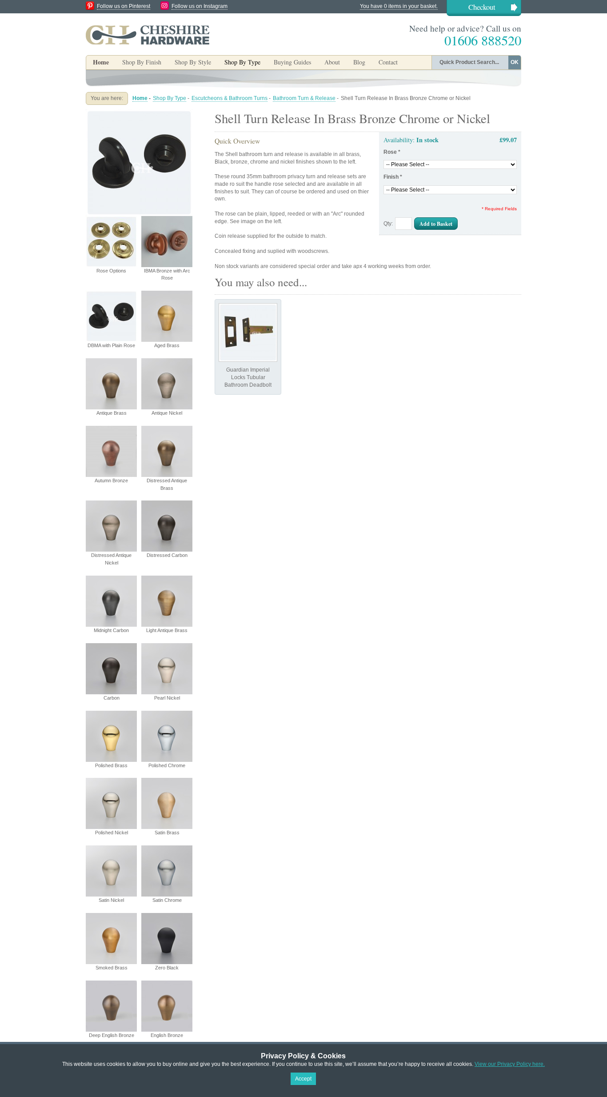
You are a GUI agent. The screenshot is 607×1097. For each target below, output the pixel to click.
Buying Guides (292, 62)
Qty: (388, 223)
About (332, 62)
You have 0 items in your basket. (399, 6)
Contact (388, 62)
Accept (303, 1079)
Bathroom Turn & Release (304, 98)
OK (515, 62)
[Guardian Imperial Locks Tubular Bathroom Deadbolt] (248, 332)
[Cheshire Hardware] (147, 34)
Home (101, 62)
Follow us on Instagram (200, 6)
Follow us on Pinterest (123, 6)
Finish (392, 177)
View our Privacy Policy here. (510, 1064)
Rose (391, 152)
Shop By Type (169, 98)
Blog (359, 62)
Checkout (481, 7)
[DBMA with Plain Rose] (139, 113)
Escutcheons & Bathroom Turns (230, 98)
